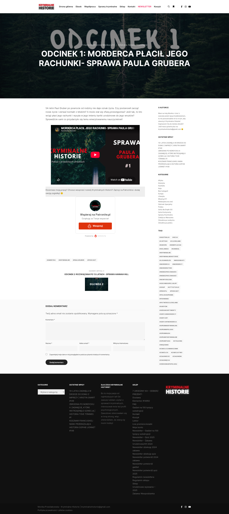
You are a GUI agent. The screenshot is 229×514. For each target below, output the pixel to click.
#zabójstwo (176, 352)
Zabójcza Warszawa (165, 217)
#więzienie (164, 345)
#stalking (177, 341)
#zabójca (164, 352)
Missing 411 (162, 199)
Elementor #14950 (141, 401)
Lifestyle (161, 196)
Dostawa (137, 397)
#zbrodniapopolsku (168, 364)
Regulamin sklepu (141, 480)
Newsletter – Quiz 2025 (144, 437)
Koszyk (136, 417)
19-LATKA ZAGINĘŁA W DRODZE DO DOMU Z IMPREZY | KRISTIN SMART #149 (172, 145)
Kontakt (136, 414)
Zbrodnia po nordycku (166, 220)
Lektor (135, 420)
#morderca (164, 264)
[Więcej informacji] (173, 6)
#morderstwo (166, 268)
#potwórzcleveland (169, 302)
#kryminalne (64, 260)
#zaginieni (177, 356)
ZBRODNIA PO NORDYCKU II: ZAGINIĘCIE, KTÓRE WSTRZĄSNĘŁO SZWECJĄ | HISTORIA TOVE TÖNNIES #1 (82, 411)
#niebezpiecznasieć (168, 275)
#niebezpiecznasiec (168, 272)
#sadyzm (163, 306)
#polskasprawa (166, 295)
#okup (162, 287)
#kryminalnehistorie (169, 256)
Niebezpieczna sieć (165, 202)
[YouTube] (189, 6)
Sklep (135, 483)
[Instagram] (185, 6)
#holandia (164, 249)
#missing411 (179, 260)
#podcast (91, 260)
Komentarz (50, 320)
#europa (163, 245)
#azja (175, 237)
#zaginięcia (165, 360)
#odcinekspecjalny (168, 283)
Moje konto (138, 427)
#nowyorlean (166, 279)
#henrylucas (175, 245)
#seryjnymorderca (168, 322)
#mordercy (177, 264)
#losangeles (165, 260)
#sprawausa (165, 333)
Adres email (84, 343)
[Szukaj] (168, 6)
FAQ (134, 404)
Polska (160, 207)
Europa (160, 194)
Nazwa (49, 343)
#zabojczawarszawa (169, 348)
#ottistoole (173, 287)
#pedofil (163, 291)
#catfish (163, 241)
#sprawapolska (166, 329)
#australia (164, 237)
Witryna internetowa (120, 343)
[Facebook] (181, 6)
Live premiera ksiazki (142, 424)
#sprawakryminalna (168, 325)
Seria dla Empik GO (165, 210)
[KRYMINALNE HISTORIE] (47, 6)
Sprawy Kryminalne (137, 45)
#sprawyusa (165, 341)
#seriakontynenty (168, 310)
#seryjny (164, 318)
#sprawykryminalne (168, 337)
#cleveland (175, 241)
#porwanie (164, 299)
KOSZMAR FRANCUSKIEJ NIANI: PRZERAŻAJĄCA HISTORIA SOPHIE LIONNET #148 (171, 164)
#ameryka (51, 260)
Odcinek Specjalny (165, 204)
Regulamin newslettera (143, 477)
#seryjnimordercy (168, 314)
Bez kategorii (163, 191)
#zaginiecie (165, 356)
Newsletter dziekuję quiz (144, 454)
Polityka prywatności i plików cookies (55, 510)
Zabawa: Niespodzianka (144, 493)
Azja (160, 188)
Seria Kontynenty (164, 212)
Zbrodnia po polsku (165, 223)
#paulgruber (78, 260)
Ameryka (122, 45)
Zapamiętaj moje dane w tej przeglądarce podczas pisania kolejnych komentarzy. (79, 355)
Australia (161, 186)
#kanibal (175, 249)
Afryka (160, 180)
